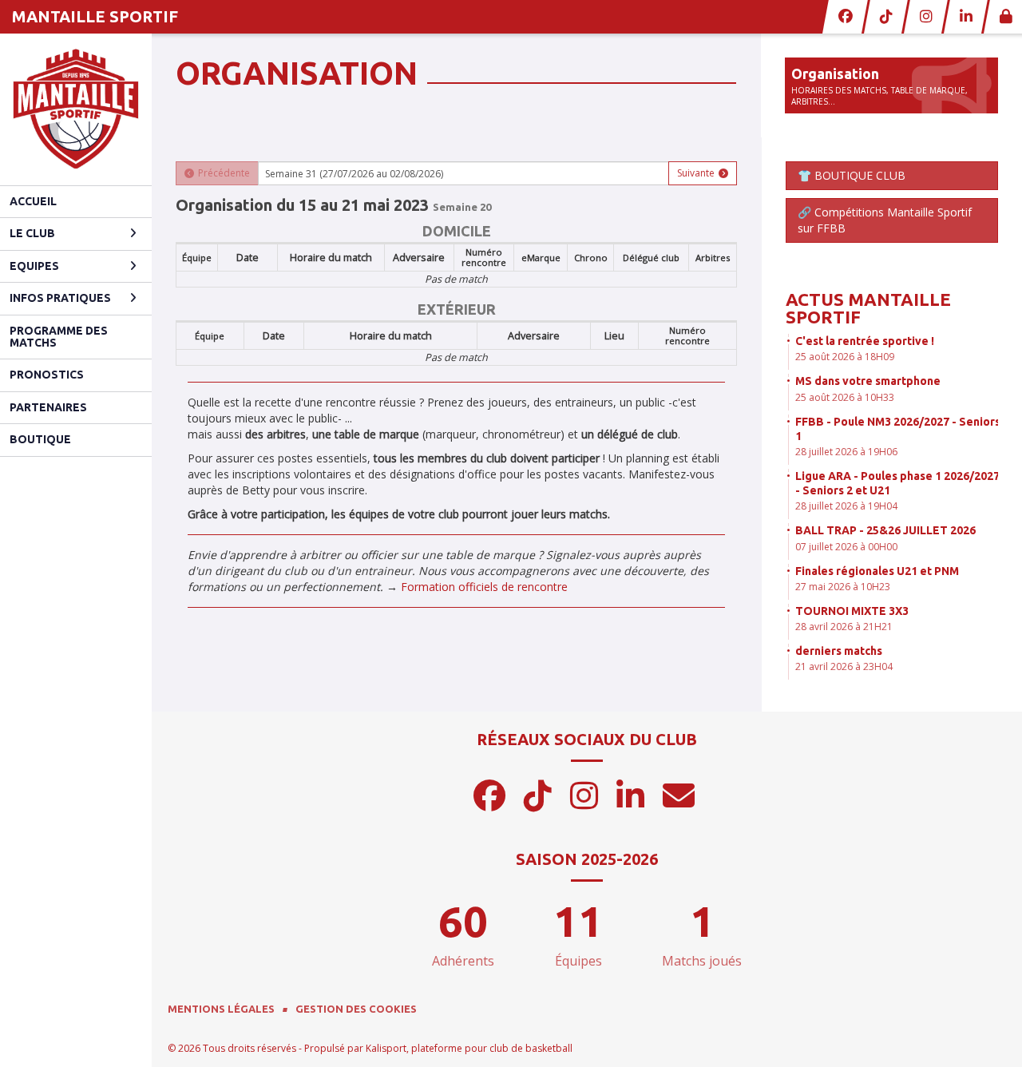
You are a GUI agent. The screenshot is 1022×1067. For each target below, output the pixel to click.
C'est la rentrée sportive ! (864, 341)
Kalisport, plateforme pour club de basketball (469, 1048)
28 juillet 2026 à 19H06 (846, 451)
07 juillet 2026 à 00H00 (846, 546)
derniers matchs (838, 651)
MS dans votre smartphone (868, 381)
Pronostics (47, 374)
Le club (32, 233)
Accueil (33, 201)
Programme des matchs (59, 336)
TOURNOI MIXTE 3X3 (852, 611)
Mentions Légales (221, 1008)
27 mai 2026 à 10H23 (842, 586)
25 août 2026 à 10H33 (844, 397)
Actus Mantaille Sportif (868, 308)
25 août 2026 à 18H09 (844, 356)
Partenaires (48, 407)
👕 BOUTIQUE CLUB (851, 175)
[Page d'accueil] (76, 109)
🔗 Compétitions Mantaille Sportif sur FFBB (885, 220)
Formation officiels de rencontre (484, 586)
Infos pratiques (60, 298)
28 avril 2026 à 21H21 (844, 626)
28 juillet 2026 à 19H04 (846, 506)
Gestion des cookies (356, 1008)
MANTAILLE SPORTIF (95, 16)
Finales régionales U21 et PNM (877, 571)
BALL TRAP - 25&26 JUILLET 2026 (885, 530)
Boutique (40, 439)
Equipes (34, 266)
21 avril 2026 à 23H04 (844, 666)
